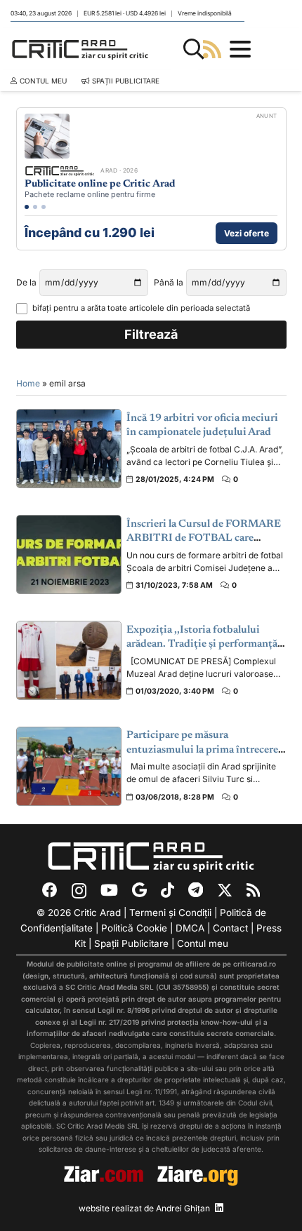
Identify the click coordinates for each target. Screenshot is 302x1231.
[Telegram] (195, 890)
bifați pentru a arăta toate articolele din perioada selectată (141, 308)
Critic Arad (97, 912)
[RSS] (253, 890)
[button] (194, 49)
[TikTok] (167, 890)
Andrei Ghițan (183, 1208)
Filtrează (151, 334)
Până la (168, 282)
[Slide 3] (43, 207)
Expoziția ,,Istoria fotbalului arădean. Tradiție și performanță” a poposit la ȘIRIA (204, 644)
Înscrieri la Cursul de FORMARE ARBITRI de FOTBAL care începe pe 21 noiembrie (203, 538)
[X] (224, 890)
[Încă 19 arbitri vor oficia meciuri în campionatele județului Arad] (69, 448)
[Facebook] (50, 890)
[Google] (139, 890)
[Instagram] (79, 890)
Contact (230, 928)
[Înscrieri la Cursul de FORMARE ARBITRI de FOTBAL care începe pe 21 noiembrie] (69, 554)
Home (28, 383)
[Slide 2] (35, 207)
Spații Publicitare (131, 943)
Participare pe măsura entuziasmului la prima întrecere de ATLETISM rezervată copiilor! (204, 749)
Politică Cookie (134, 928)
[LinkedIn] (219, 1208)
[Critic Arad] (80, 49)
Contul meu (202, 943)
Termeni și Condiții (170, 912)
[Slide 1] (27, 207)
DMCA (190, 928)
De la (26, 282)
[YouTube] (109, 890)
